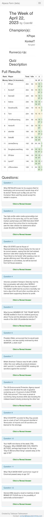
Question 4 (8, 276)
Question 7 (8, 356)
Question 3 (8, 241)
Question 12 (9, 487)
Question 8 (8, 382)
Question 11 (9, 466)
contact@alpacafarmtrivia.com (31, 516)
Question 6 (8, 332)
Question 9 (8, 412)
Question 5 (8, 307)
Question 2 (8, 211)
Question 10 (9, 438)
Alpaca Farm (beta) (11, 3)
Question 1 (8, 182)
